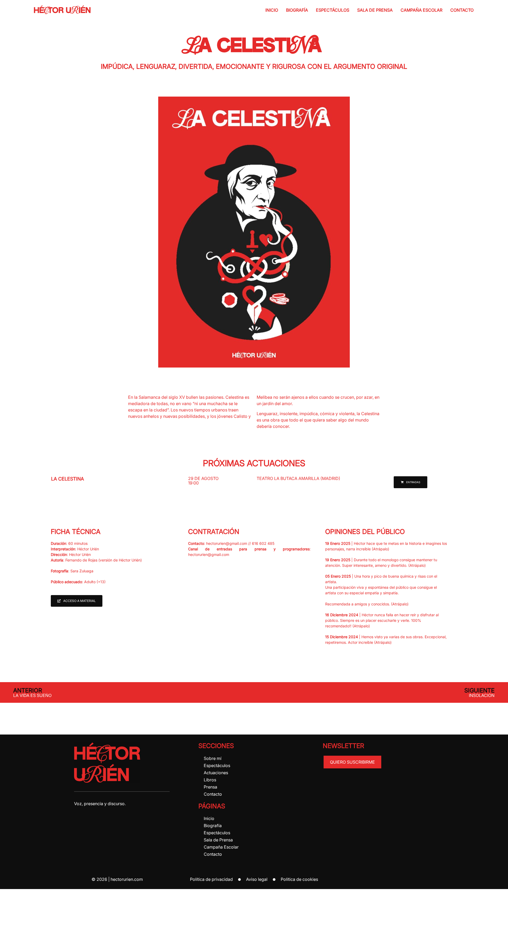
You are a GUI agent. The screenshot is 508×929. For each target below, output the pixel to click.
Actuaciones (216, 772)
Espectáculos (332, 10)
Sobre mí (212, 758)
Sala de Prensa (375, 10)
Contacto (462, 10)
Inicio (271, 10)
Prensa (210, 787)
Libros (210, 779)
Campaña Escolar (421, 10)
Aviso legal (256, 879)
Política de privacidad (211, 879)
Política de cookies (299, 879)
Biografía (297, 10)
